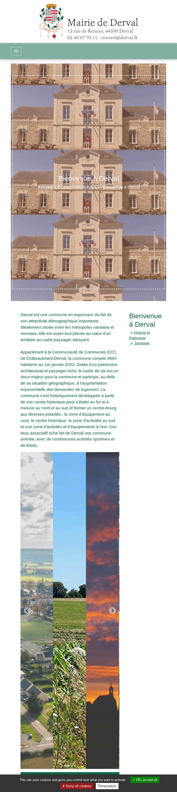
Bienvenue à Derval (121, 187)
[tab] (65, 766)
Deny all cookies (78, 786)
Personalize (107, 786)
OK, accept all (146, 780)
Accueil (45, 187)
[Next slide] (112, 610)
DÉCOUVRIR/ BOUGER (77, 187)
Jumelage (139, 343)
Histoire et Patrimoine (139, 335)
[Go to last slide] (27, 610)
